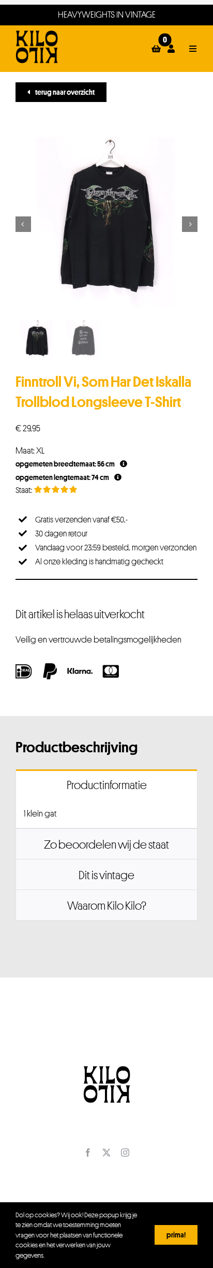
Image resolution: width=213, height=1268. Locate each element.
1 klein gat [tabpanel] (40, 813)
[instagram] (125, 1152)
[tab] (106, 784)
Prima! (176, 1235)
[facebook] (88, 1152)
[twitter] (106, 1152)
